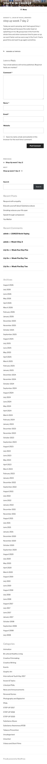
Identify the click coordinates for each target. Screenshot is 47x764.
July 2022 (7, 496)
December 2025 (9, 321)
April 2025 (7, 357)
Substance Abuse (10, 721)
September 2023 (10, 442)
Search (6, 182)
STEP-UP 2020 (9, 717)
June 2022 (7, 500)
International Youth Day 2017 (14, 676)
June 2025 (7, 348)
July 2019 (6, 581)
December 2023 (9, 429)
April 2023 (7, 465)
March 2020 (8, 572)
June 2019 (7, 586)
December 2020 (9, 536)
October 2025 (8, 330)
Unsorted (7, 739)
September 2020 (10, 550)
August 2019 (8, 577)
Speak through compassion (13, 215)
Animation (7, 649)
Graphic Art (7, 672)
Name (6, 103)
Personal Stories (9, 694)
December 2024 (9, 375)
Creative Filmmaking (11, 658)
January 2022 (8, 505)
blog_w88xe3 (25, 17)
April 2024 (7, 411)
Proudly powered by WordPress (14, 759)
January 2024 (8, 424)
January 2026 (8, 317)
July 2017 (6, 608)
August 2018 (8, 590)
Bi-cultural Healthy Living (13, 654)
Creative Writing (9, 663)
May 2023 (7, 460)
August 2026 (8, 285)
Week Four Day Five (20, 250)
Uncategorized (9, 735)
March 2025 (8, 361)
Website (6, 126)
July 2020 (7, 559)
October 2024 (8, 384)
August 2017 (8, 604)
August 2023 (8, 447)
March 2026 (8, 308)
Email (6, 114)
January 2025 (8, 370)
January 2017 (8, 617)
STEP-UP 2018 (9, 712)
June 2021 (7, 527)
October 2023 (8, 438)
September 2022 (10, 487)
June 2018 (7, 599)
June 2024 (7, 402)
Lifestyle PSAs (9, 685)
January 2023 (8, 478)
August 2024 (8, 393)
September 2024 (10, 388)
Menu (25, 9)
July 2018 (6, 595)
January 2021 (8, 532)
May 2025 (7, 352)
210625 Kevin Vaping (20, 234)
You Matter (7, 219)
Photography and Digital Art (14, 699)
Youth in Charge (17, 3)
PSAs (5, 703)
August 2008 (8, 631)
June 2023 (7, 456)
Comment (7, 73)
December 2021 (9, 509)
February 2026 (9, 312)
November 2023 (9, 433)
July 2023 (7, 451)
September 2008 (10, 626)
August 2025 (8, 339)
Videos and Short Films (12, 743)
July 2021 (6, 523)
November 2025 (9, 325)
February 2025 (9, 366)
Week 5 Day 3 (17, 242)
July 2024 (7, 397)
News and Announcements (13, 690)
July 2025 (7, 343)
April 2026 (7, 303)
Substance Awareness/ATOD (14, 726)
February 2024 (9, 420)
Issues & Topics (13, 51)
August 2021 (8, 518)
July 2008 (7, 635)
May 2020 (7, 563)
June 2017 (7, 613)
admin (6, 234)
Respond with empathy (12, 201)
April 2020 (7, 568)
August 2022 (8, 491)
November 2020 (9, 541)
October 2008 (8, 622)
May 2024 (7, 406)
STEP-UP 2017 (9, 708)
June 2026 (7, 294)
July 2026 (7, 290)
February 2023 (9, 474)
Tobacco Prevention (11, 730)
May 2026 (7, 299)
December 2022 (9, 482)
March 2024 (8, 415)
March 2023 (8, 469)
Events (6, 667)
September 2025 (10, 334)
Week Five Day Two (20, 258)
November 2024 (9, 379)
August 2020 (8, 554)
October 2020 (8, 545)
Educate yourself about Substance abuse (19, 206)
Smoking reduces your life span (15, 210)
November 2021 (9, 514)
